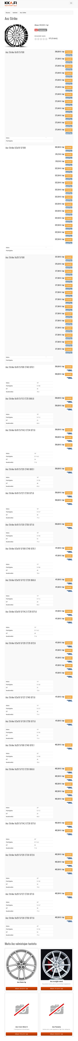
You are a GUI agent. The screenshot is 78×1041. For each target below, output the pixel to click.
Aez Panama (56, 1027)
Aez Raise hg (21, 982)
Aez (36, 30)
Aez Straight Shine (56, 981)
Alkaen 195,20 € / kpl (21, 1034)
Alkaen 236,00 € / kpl (56, 1034)
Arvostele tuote (40, 36)
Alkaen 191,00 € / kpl (56, 988)
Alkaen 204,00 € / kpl (21, 988)
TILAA (68, 52)
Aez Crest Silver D (22, 1027)
